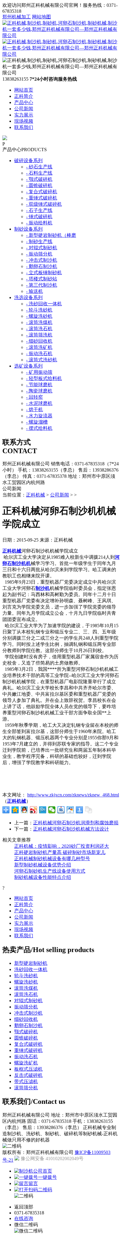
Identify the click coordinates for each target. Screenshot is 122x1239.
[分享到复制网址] (88, 809)
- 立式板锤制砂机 (44, 272)
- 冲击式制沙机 (41, 260)
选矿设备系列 (28, 365)
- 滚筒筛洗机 (39, 334)
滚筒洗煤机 (26, 988)
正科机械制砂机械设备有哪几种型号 (52, 858)
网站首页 (23, 89)
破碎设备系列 (28, 160)
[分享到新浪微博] (33, 809)
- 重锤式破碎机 (41, 197)
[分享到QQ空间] (15, 809)
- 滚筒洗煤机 (39, 322)
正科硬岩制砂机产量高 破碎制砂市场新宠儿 (59, 852)
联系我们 (23, 127)
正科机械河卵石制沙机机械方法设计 (71, 828)
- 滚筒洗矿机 (39, 347)
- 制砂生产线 (39, 241)
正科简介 (23, 96)
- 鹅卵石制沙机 (41, 266)
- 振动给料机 (39, 222)
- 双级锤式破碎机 (44, 204)
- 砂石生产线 (39, 166)
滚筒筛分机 (26, 1087)
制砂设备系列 (28, 228)
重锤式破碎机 (28, 1050)
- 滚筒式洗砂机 (41, 359)
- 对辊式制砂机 (41, 247)
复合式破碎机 (28, 1044)
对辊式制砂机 (28, 1000)
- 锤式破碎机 (39, 216)
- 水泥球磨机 (39, 403)
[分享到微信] (52, 809)
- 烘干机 (34, 409)
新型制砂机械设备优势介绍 (42, 864)
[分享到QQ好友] (24, 809)
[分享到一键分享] (79, 809)
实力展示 (23, 114)
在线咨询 (23, 1218)
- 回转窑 (34, 397)
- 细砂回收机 (39, 341)
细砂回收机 (26, 1019)
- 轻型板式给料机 (44, 378)
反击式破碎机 (28, 1075)
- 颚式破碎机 (39, 179)
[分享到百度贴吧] (61, 809)
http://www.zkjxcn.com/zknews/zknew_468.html (73, 794)
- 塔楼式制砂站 (41, 278)
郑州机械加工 (16, 16)
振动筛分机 (26, 1006)
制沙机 (43, 588)
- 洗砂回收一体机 (44, 303)
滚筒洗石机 (26, 994)
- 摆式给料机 (39, 428)
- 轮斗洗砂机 (39, 309)
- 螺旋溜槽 (37, 421)
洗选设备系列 (28, 297)
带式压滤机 (26, 1081)
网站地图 (41, 16)
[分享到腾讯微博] (42, 809)
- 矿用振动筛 (39, 372)
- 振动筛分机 (39, 253)
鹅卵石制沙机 (28, 1025)
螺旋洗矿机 (26, 1062)
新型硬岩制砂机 (30, 963)
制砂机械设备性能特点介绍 (42, 877)
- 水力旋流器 (39, 415)
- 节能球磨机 (39, 384)
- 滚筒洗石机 (39, 328)
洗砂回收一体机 (30, 969)
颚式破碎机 (26, 1031)
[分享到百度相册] (70, 809)
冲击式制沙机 (28, 1013)
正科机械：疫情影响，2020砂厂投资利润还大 (61, 846)
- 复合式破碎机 (41, 191)
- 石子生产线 (39, 210)
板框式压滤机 (28, 1069)
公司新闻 (23, 108)
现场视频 (23, 121)
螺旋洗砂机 (26, 981)
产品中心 (23, 102)
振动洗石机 (26, 1056)
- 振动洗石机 (39, 353)
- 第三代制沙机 (41, 285)
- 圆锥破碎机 (39, 185)
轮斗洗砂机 (26, 975)
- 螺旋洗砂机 (39, 316)
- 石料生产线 (39, 172)
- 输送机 (34, 291)
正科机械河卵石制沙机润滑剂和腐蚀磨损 (75, 822)
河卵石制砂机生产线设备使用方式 (49, 871)
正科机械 (35, 494)
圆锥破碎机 (26, 1037)
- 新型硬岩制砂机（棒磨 (51, 235)
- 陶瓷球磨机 (39, 390)
